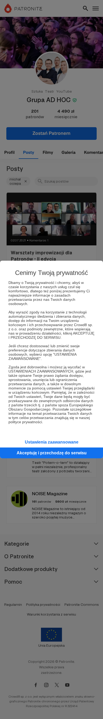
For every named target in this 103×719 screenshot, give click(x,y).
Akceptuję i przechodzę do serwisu (52, 453)
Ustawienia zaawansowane (51, 442)
